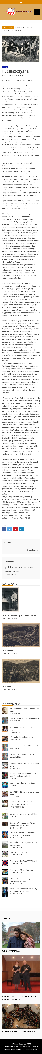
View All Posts (13, 571)
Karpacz (7, 687)
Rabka (8, 543)
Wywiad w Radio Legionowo (21, 737)
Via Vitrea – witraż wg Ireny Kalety (24, 814)
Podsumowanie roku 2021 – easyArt (24, 746)
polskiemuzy (12, 567)
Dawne (4, 67)
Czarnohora (31, 550)
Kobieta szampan (11, 951)
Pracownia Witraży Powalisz (21, 870)
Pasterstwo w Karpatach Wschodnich (20, 615)
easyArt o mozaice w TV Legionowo (24, 718)
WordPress (25, 1047)
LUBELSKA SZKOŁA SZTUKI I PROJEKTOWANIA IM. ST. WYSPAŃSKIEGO (22, 804)
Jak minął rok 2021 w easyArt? (22, 755)
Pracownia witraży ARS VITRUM (23, 861)
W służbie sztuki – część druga (18, 1032)
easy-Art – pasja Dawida (20, 852)
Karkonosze (8, 651)
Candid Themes (31, 1049)
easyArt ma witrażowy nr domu (22, 783)
